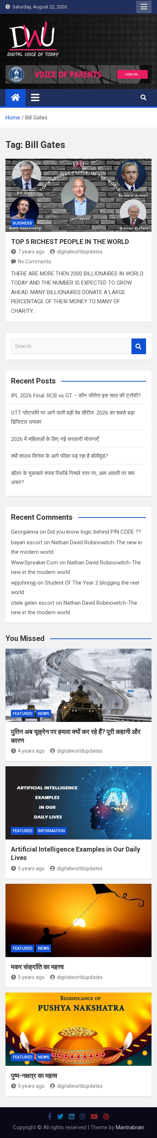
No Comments (34, 261)
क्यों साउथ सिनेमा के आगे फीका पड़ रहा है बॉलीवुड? (59, 456)
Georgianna (24, 532)
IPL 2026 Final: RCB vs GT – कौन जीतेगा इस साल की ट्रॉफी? (76, 395)
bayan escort (26, 542)
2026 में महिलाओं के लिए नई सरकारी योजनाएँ (55, 439)
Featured (22, 713)
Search (138, 346)
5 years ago (31, 868)
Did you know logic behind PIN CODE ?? (94, 532)
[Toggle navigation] (35, 97)
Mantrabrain (130, 1127)
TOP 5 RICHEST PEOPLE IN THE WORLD (70, 241)
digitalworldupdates (80, 252)
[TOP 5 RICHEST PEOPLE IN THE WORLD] (78, 195)
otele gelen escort (32, 603)
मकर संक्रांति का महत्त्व (37, 967)
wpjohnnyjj (23, 582)
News (43, 713)
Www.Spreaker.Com (34, 562)
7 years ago (31, 252)
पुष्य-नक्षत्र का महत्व (34, 1075)
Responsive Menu (144, 7)
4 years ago (31, 751)
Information (51, 831)
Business (22, 223)
